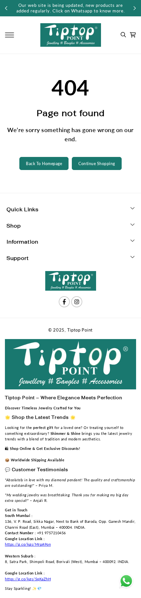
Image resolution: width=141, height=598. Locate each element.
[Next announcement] (135, 8)
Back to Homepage (44, 163)
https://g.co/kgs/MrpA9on (28, 544)
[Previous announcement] (6, 8)
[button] (9, 35)
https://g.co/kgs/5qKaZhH (28, 579)
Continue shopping (96, 163)
